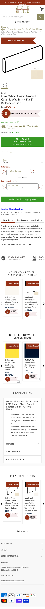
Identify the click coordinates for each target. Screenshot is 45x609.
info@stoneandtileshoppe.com (12, 580)
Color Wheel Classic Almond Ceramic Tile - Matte (11, 301)
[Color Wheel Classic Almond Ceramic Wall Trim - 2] (22, 59)
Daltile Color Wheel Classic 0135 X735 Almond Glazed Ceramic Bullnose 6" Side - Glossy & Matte (21, 405)
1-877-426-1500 (23, 22)
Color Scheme (13, 451)
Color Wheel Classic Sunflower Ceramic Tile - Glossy (10, 365)
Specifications (22, 220)
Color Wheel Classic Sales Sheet (12, 209)
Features (10, 444)
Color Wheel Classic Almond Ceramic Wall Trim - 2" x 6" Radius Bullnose (12, 503)
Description (8, 220)
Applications (36, 220)
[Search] (40, 17)
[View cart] (42, 9)
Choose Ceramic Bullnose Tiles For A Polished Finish (21, 29)
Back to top (21, 531)
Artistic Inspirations (15, 459)
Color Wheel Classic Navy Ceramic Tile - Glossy (30, 363)
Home (3, 27)
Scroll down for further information (14, 244)
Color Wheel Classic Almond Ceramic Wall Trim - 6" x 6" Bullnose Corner (31, 302)
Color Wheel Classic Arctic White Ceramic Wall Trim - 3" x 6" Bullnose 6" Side (30, 504)
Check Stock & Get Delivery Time (22, 141)
